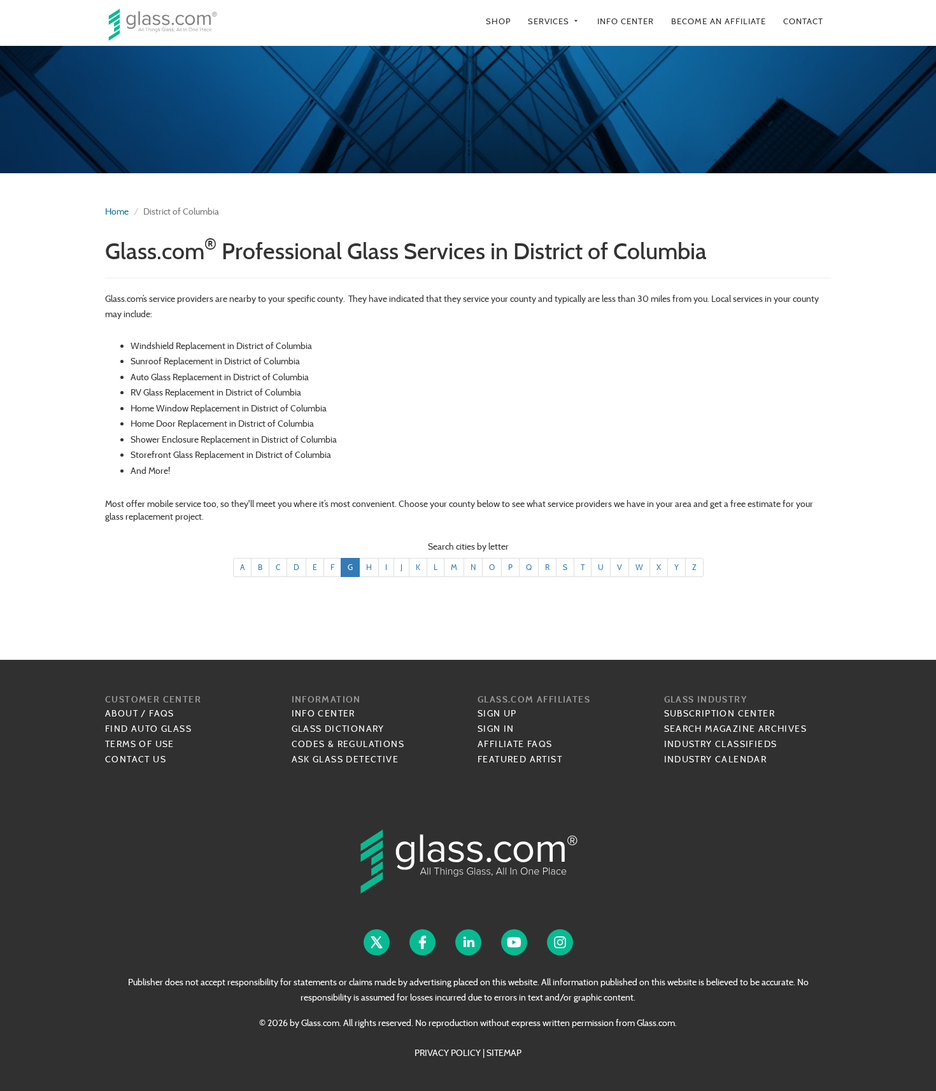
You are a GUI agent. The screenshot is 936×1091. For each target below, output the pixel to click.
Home (117, 211)
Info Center (625, 21)
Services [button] (554, 21)
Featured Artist (520, 759)
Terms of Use (139, 744)
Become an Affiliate (718, 21)
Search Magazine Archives (735, 728)
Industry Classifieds (720, 744)
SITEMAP (503, 1053)
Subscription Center (720, 713)
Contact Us (135, 759)
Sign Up (497, 713)
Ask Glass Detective (345, 759)
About (121, 713)
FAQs (161, 713)
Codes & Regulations (348, 744)
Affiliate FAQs (515, 744)
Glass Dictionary (338, 728)
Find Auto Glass (148, 728)
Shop (498, 21)
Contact (803, 21)
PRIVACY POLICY (448, 1053)
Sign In (496, 728)
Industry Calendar (715, 759)
